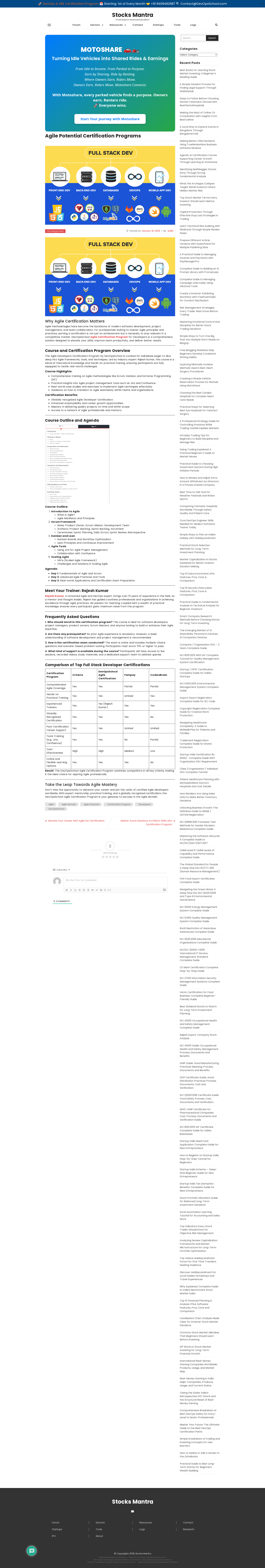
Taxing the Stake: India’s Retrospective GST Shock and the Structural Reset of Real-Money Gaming (198, 1398)
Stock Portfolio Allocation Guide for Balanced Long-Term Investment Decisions (199, 1201)
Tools (177, 25)
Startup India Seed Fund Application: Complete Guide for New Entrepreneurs (199, 1144)
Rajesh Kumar (54, 596)
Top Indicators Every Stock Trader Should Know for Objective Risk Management (197, 1230)
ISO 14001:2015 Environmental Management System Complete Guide (199, 687)
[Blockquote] (92, 890)
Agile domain (69, 804)
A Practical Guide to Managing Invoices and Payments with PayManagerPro (198, 258)
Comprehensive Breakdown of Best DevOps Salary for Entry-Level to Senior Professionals (198, 1414)
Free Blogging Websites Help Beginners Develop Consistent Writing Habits (198, 353)
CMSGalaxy (122, 1557)
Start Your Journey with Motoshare (110, 118)
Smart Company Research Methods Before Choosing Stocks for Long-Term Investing (200, 619)
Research (188, 1529)
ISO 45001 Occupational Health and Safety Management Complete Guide (198, 1024)
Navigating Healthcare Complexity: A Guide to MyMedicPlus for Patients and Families (197, 728)
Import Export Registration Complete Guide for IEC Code (197, 699)
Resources (116, 25)
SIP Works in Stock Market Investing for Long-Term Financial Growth (195, 1350)
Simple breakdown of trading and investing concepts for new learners (200, 1442)
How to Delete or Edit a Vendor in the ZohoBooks (199, 1454)
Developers (145, 804)
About (99, 1536)
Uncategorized (55, 231)
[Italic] (71, 890)
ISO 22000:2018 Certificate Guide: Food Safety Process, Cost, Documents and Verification (199, 1098)
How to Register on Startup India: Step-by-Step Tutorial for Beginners (199, 1159)
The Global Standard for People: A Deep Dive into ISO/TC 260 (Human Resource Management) (200, 868)
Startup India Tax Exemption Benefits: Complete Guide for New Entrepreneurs (197, 1187)
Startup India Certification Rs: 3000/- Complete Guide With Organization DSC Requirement (198, 758)
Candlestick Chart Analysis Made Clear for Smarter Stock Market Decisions (199, 1321)
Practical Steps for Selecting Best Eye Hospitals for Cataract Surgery (199, 410)
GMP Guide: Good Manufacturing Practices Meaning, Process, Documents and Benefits (199, 1066)
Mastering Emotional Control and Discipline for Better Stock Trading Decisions (200, 325)
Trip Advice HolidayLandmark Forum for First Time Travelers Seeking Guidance (198, 1261)
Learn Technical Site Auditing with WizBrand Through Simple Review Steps (200, 229)
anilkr (170, 230)
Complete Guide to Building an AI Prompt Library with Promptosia (199, 270)
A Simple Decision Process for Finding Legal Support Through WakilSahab (198, 87)
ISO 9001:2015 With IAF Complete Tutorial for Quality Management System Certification (199, 658)
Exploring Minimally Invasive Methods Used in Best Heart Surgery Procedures (196, 368)
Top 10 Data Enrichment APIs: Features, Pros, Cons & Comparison (197, 577)
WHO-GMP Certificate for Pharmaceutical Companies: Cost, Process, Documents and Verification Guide (198, 1115)
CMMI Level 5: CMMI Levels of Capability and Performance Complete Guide (197, 854)
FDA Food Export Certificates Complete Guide (197, 880)
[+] (109, 890)
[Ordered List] (84, 890)
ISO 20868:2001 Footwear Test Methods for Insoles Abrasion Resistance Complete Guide (198, 825)
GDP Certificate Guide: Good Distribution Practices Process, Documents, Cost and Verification (198, 1083)
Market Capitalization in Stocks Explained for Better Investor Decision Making (198, 563)
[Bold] (67, 890)
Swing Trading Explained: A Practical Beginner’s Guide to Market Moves (197, 453)
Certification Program (119, 804)
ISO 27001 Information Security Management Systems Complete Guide (200, 981)
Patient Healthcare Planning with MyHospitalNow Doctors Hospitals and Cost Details (199, 783)
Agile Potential (91, 804)
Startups (158, 25)
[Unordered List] (88, 890)
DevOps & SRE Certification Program (71, 4)
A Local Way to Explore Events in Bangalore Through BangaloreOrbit (199, 130)
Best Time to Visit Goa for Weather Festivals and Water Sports (197, 495)
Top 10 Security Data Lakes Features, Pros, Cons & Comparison (196, 591)
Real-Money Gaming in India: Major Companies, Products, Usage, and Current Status (197, 1382)
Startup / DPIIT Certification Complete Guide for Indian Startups (196, 673)
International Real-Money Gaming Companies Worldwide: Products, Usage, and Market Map (198, 1366)
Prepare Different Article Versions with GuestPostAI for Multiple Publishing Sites (197, 243)
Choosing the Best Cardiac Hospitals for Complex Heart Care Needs (197, 396)
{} (105, 890)
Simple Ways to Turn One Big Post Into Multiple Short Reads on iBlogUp (199, 339)
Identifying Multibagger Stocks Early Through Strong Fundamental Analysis (198, 173)
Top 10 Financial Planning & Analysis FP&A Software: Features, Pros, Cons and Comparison (196, 1306)
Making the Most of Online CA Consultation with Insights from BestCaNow (198, 116)
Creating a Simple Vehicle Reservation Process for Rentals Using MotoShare (199, 382)
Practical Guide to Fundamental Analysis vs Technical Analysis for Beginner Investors (199, 605)
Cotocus (132, 1562)
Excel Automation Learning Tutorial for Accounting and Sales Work (200, 1215)
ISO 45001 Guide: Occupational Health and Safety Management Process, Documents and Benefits (199, 1051)
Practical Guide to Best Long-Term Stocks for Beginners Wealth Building (197, 1467)
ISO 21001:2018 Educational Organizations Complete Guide (198, 940)
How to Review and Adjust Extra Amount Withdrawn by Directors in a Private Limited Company (199, 481)
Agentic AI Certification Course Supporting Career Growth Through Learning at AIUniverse (198, 158)
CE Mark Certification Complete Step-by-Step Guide (199, 969)
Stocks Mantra (132, 15)
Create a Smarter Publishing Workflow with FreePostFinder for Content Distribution (198, 297)
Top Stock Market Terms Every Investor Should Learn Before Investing (198, 201)
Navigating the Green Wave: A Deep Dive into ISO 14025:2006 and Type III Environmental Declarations (198, 895)
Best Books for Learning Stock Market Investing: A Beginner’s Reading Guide (198, 73)
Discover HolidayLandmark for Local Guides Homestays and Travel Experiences (198, 1275)
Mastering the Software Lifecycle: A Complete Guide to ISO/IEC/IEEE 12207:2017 (200, 839)
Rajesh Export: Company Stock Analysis (198, 1036)
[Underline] (75, 890)
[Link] (101, 890)
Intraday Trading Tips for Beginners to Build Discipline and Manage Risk (199, 439)
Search (212, 38)
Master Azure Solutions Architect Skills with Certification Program (146, 822)
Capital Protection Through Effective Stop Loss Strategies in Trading (199, 215)
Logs (193, 25)
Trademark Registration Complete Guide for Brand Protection (195, 744)
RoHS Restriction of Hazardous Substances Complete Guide (198, 930)
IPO (54, 1536)
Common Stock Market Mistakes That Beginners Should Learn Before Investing (199, 1336)
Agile (51, 804)
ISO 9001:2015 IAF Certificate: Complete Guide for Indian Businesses (197, 1130)
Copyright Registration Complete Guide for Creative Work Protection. (200, 712)
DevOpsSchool (56, 808)
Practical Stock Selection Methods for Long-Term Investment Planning (195, 549)
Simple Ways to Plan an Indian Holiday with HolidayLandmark (198, 536)
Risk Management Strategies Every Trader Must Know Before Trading (199, 311)
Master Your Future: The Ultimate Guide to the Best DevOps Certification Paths (199, 1428)
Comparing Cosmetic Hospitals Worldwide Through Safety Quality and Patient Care (198, 509)
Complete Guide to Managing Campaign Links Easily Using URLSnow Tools (197, 283)
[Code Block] (97, 890)
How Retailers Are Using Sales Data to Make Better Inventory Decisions (198, 797)
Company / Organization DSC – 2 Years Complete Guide (199, 646)
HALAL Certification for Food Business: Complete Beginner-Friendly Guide (198, 995)
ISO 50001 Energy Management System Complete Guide (198, 908)
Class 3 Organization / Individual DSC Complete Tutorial (199, 770)
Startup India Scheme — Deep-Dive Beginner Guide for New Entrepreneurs (198, 1173)
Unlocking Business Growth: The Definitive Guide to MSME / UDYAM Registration (199, 811)
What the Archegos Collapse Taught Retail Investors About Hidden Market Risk (197, 187)
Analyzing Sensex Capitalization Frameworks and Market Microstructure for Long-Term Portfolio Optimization (198, 1246)
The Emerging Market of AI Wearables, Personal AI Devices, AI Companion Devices (199, 634)
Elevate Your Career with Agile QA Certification (76, 820)
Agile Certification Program (109, 337)
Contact (137, 25)
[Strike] (79, 890)
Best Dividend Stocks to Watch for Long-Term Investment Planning (198, 1010)
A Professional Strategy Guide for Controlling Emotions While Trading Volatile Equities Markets (200, 424)
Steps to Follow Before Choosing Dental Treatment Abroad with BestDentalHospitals (199, 102)
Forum (76, 25)
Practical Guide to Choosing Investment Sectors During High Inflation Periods (199, 467)
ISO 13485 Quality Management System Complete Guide (198, 919)
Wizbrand (136, 1559)
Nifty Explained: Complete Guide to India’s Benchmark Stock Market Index (199, 1290)
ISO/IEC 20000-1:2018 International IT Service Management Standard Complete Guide (194, 955)
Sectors (95, 25)
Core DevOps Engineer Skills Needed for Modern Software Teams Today (197, 524)
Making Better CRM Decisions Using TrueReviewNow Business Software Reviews (198, 144)
